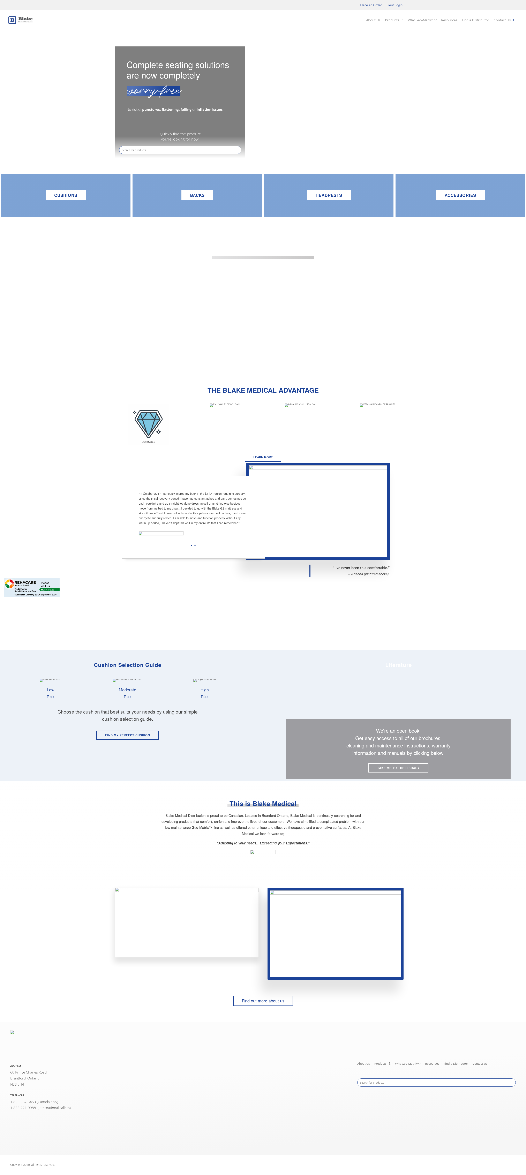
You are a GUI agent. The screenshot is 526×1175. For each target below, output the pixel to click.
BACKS (197, 195)
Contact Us (502, 20)
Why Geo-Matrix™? (422, 20)
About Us (373, 20)
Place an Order (371, 5)
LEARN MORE (263, 349)
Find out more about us (263, 1001)
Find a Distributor (475, 20)
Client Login (394, 5)
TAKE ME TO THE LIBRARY (398, 768)
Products (392, 20)
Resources (449, 20)
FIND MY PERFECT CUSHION (127, 735)
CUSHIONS (65, 195)
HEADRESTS (329, 195)
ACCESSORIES (460, 195)
